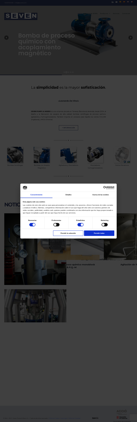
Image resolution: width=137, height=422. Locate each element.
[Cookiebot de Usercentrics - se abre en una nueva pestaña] (105, 187)
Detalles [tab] (69, 195)
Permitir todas (99, 233)
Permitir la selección (68, 233)
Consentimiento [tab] (36, 195)
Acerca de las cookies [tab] (100, 195)
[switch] (56, 224)
